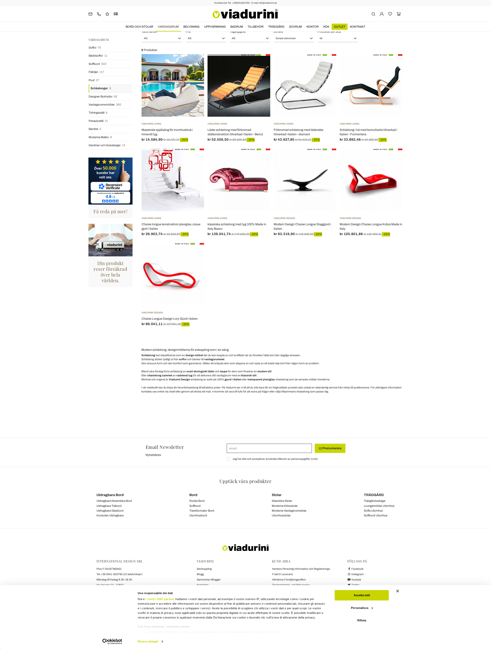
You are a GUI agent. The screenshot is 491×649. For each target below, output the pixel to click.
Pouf (94, 80)
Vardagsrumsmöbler (105, 104)
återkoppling (204, 568)
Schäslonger (101, 88)
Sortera (278, 31)
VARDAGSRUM (168, 26)
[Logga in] (382, 14)
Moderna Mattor (100, 137)
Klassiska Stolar (282, 500)
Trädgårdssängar (375, 500)
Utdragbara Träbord (109, 505)
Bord (193, 495)
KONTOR (312, 26)
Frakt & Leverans (282, 574)
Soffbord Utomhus (375, 515)
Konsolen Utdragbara (110, 515)
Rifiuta (361, 620)
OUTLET (339, 26)
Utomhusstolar (281, 515)
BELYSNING (191, 26)
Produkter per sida (329, 31)
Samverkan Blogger (209, 579)
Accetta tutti (362, 595)
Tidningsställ (98, 112)
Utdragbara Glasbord (110, 510)
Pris (188, 31)
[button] (162, 38)
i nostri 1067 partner (160, 599)
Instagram (357, 574)
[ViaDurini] (245, 13)
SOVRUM (295, 26)
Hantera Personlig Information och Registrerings (301, 568)
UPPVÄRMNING (215, 26)
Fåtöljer (96, 71)
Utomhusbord (198, 515)
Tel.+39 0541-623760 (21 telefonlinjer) (119, 574)
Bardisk (95, 128)
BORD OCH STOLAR (139, 26)
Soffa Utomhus (373, 510)
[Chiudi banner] (397, 591)
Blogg (200, 574)
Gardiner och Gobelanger (107, 145)
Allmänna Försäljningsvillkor (289, 579)
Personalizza (359, 607)
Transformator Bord (201, 510)
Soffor (95, 47)
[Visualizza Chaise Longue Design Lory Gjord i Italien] (194, 252)
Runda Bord (197, 500)
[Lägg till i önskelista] (194, 73)
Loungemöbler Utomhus (379, 505)
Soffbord (97, 63)
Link (314, 458)
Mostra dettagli (148, 641)
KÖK (326, 26)
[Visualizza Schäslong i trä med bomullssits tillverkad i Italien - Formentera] (392, 64)
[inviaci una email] (90, 14)
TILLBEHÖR (256, 26)
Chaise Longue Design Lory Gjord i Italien (170, 318)
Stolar (277, 495)
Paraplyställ (98, 120)
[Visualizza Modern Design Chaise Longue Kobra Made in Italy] (392, 158)
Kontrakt (357, 26)
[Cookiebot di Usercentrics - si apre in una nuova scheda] (112, 641)
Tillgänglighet (238, 31)
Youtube (356, 579)
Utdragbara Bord (110, 495)
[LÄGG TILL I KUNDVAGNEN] (194, 64)
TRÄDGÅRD (276, 26)
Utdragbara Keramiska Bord (114, 500)
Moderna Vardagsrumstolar (289, 510)
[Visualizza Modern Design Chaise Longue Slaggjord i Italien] (326, 158)
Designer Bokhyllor (103, 96)
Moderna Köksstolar (285, 505)
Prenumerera (331, 448)
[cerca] (373, 14)
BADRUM (236, 26)
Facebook (357, 568)
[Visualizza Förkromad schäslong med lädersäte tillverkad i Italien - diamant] (326, 64)
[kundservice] (99, 14)
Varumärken (149, 31)
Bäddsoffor (98, 55)
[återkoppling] (107, 14)
